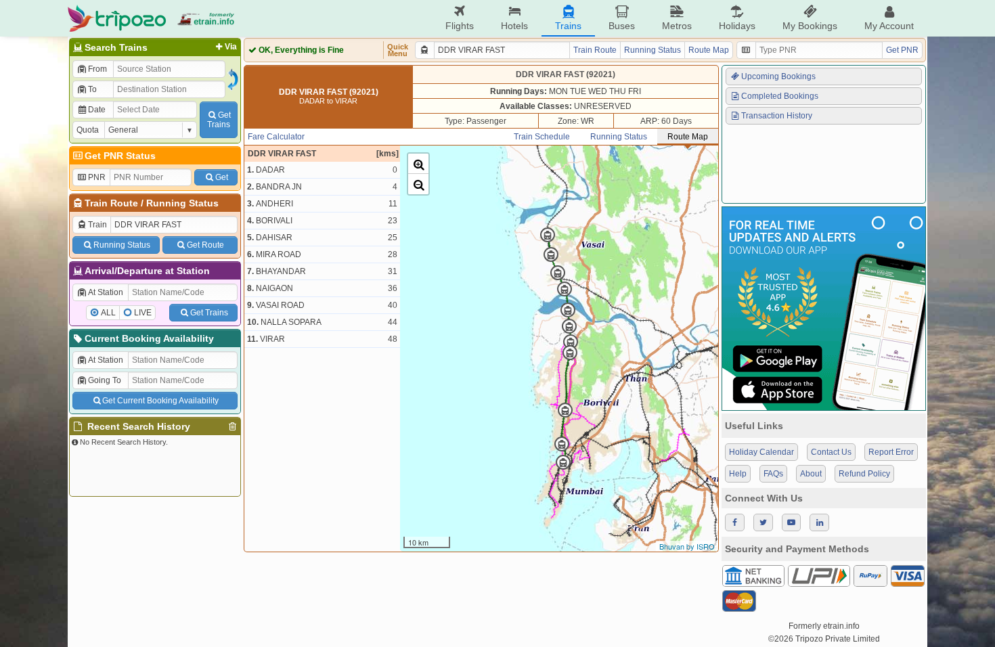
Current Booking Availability (149, 338)
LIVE (143, 312)
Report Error (891, 452)
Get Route (205, 245)
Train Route (111, 203)
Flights (459, 25)
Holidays (737, 25)
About (811, 473)
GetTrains (219, 119)
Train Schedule (542, 136)
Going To (104, 380)
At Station (105, 292)
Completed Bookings (779, 96)
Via (231, 46)
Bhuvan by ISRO (687, 546)
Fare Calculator (276, 136)
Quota (87, 130)
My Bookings (809, 25)
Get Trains (209, 312)
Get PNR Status (120, 155)
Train (97, 224)
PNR (97, 177)
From (97, 69)
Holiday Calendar (761, 452)
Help (738, 473)
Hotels (514, 25)
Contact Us (831, 452)
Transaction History (776, 115)
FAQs (773, 473)
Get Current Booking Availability (160, 400)
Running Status (182, 203)
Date (97, 109)
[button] (418, 164)
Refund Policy (864, 473)
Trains (568, 25)
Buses (622, 25)
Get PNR (902, 50)
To (92, 89)
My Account (889, 25)
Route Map (708, 50)
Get (221, 177)
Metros (677, 25)
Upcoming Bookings (778, 76)
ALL (108, 312)
